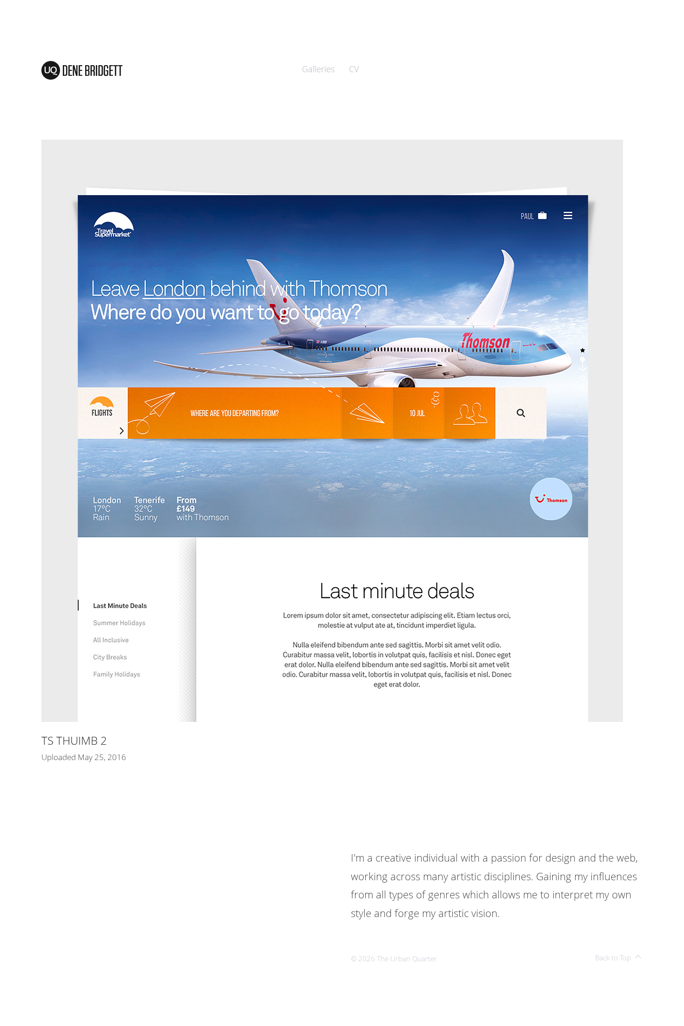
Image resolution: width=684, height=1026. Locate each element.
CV (354, 69)
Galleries (318, 69)
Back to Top (613, 957)
